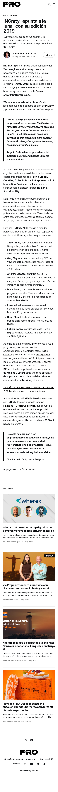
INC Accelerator (11, 369)
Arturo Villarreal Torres (24, 53)
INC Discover (44, 362)
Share (49, 55)
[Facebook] (31, 740)
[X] (26, 740)
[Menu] (54, 4)
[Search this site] (49, 4)
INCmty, (7, 65)
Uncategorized (10, 15)
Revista (16, 763)
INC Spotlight (43, 354)
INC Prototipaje (36, 358)
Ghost (35, 770)
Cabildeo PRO (47, 759)
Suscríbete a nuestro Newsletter (20, 759)
